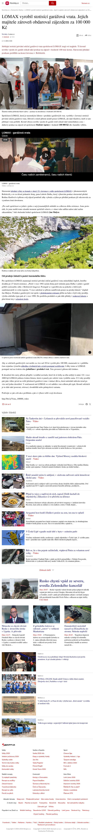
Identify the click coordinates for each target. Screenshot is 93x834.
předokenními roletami (49, 292)
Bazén (20, 803)
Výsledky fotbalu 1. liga (72, 756)
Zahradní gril (42, 806)
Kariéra (28, 822)
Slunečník (52, 803)
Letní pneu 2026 (69, 777)
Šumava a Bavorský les (41, 784)
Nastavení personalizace (46, 825)
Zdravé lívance (7, 784)
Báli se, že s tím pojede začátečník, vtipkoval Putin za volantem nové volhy (57, 552)
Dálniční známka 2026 (72, 780)
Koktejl (28, 500)
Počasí (28, 462)
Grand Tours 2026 (39, 769)
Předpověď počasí (32, 799)
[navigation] (3, 3)
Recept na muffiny (8, 780)
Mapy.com (20, 799)
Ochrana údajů (70, 822)
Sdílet (89, 35)
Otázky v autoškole (70, 790)
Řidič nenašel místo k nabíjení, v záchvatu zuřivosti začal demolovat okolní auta (57, 476)
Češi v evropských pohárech (77, 799)
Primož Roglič (38, 766)
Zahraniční (29, 556)
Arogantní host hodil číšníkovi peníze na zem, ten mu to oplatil (55, 512)
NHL (65, 769)
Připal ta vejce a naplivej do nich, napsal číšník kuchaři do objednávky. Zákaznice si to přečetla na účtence (53, 495)
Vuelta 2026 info (38, 753)
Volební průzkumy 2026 (10, 756)
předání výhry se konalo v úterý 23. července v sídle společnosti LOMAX (41, 191)
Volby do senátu (7, 766)
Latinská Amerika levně (41, 790)
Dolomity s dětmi (39, 793)
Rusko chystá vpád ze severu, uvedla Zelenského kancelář (61, 583)
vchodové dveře (22, 299)
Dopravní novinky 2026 (72, 784)
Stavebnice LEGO (39, 810)
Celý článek (43, 599)
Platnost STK (68, 793)
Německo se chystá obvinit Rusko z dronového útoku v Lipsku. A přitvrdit (14, 628)
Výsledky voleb (7, 760)
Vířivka (51, 806)
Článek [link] (5, 136)
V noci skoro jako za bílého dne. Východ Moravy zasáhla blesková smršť (56, 457)
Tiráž (35, 822)
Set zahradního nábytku (75, 803)
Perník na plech (7, 793)
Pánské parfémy (52, 814)
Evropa (28, 443)
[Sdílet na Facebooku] (87, 404)
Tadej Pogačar (38, 763)
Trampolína (43, 803)
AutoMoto (29, 481)
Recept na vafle (7, 790)
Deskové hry (75, 810)
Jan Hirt (35, 760)
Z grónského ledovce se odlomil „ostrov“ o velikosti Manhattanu (46, 628)
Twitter (13, 822)
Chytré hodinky (38, 814)
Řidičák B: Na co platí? (72, 787)
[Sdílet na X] (90, 404)
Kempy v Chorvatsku (40, 777)
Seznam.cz (85, 3)
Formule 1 (67, 766)
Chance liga (68, 753)
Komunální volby (8, 769)
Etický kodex (58, 822)
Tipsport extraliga (70, 760)
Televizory (85, 810)
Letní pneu (66, 810)
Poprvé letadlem (38, 780)
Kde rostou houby (47, 799)
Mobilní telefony (25, 810)
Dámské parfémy (54, 810)
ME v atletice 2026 (70, 763)
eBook (81, 35)
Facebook (6, 822)
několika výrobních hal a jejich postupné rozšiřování (42, 366)
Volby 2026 (6, 753)
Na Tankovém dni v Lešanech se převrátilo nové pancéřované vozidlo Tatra (57, 420)
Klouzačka (61, 803)
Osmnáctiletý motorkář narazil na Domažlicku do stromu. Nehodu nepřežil (76, 628)
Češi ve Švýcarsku (39, 787)
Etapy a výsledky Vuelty (41, 756)
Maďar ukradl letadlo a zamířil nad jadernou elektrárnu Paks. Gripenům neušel (54, 438)
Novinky (4, 34)
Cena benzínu (61, 799)
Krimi (27, 424)
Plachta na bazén (31, 803)
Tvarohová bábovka (9, 787)
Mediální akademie (45, 822)
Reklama (21, 822)
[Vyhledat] (52, 3)
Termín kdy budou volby (10, 763)
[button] (46, 83)
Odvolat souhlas (83, 822)
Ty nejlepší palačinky (9, 777)
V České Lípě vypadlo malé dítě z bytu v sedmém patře (51, 531)
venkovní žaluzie (79, 296)
